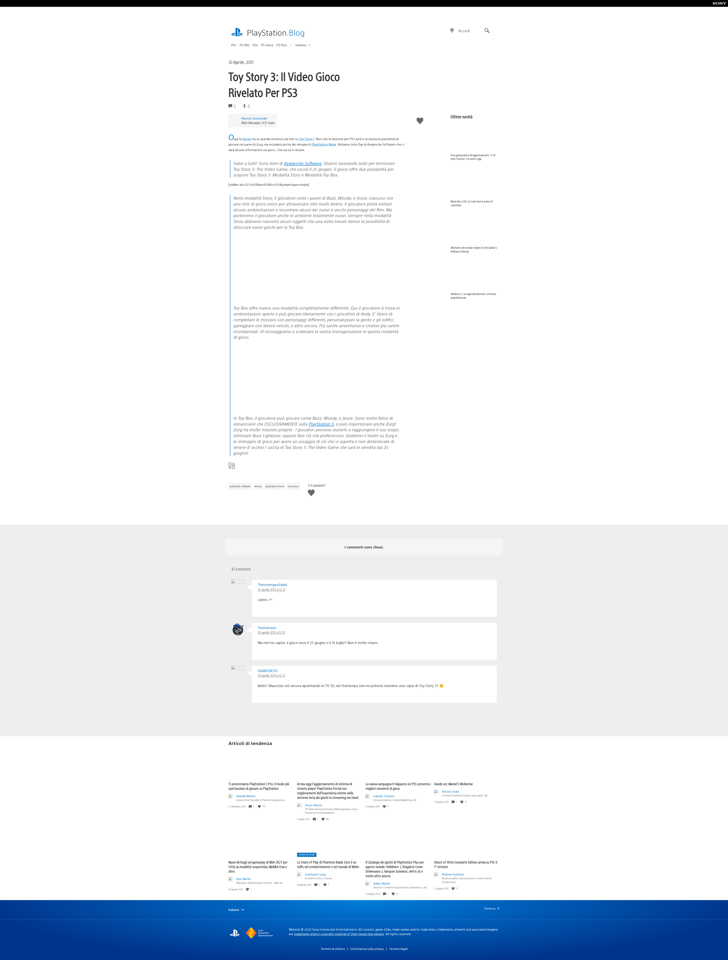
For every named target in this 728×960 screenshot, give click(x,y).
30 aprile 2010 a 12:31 (271, 632)
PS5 (234, 45)
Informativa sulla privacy (367, 949)
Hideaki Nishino (246, 796)
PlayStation (276, 32)
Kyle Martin (243, 879)
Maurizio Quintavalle (254, 118)
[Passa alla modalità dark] (452, 30)
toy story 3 (293, 486)
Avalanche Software (303, 163)
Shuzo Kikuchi (313, 805)
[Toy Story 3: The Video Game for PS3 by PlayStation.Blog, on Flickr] (262, 262)
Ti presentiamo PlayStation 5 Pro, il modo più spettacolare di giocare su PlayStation (258, 786)
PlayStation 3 (321, 424)
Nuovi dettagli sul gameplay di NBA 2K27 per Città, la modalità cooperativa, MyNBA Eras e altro (257, 866)
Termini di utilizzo (332, 949)
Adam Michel (381, 883)
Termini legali (398, 949)
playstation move (274, 486)
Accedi (464, 30)
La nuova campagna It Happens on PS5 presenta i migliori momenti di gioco (398, 786)
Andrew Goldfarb (453, 874)
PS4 (255, 45)
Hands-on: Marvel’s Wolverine (453, 784)
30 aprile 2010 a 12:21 (271, 589)
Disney (246, 139)
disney (258, 486)
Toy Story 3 (306, 139)
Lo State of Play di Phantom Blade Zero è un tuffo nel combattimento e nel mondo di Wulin (328, 864)
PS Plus (281, 45)
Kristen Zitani (450, 791)
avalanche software (240, 486)
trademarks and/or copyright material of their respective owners (339, 934)
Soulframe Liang (315, 874)
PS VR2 (244, 45)
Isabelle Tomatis (384, 796)
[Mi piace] (260, 806)
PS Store (267, 45)
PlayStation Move (324, 144)
